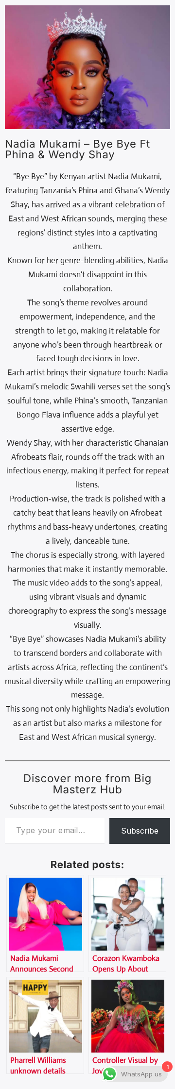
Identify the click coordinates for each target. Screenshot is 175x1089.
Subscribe (139, 831)
